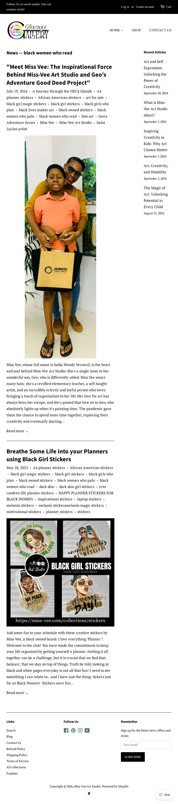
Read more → (18, 430)
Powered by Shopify (115, 786)
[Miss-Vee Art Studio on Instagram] (80, 731)
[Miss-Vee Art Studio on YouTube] (87, 731)
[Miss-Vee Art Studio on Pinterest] (73, 731)
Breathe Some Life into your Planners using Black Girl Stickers (57, 455)
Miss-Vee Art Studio (75, 122)
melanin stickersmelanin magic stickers (71, 505)
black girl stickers (65, 103)
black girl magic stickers (26, 103)
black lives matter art (36, 109)
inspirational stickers (55, 499)
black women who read (58, 116)
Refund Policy (16, 749)
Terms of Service (18, 761)
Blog (10, 736)
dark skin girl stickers (76, 486)
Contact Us (160, 30)
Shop (136, 30)
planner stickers (59, 511)
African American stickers (59, 97)
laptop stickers (89, 499)
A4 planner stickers (49, 467)
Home (115, 30)
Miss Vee (47, 122)
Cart (168, 6)
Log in (125, 6)
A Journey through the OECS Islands (62, 91)
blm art (88, 116)
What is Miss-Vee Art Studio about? (155, 109)
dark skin (46, 486)
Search (11, 730)
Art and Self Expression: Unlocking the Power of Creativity (155, 74)
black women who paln (76, 480)
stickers (83, 511)
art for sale (95, 97)
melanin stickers (20, 505)
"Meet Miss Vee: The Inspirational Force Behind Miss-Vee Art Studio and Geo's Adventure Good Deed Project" (59, 74)
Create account (145, 6)
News (12, 52)
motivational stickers (24, 511)
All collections (16, 767)
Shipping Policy (17, 755)
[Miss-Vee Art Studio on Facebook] (66, 731)
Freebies (12, 773)
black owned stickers (75, 109)
